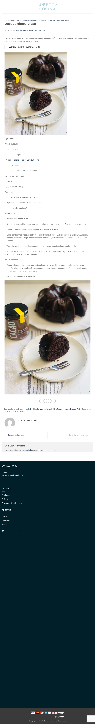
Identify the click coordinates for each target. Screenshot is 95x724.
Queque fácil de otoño (16, 435)
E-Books (5, 499)
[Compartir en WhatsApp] (37, 401)
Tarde (67, 20)
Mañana (5, 516)
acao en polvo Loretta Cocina (27, 160)
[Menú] (91, 7)
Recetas (60, 20)
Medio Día (6, 520)
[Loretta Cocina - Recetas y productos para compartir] (47, 7)
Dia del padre (16, 20)
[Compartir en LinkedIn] (58, 401)
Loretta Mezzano (39, 30)
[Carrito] (88, 6)
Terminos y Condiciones (12, 503)
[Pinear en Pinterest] (54, 401)
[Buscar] (2, 6)
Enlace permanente (17, 411)
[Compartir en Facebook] (41, 401)
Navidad (33, 20)
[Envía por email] (50, 401)
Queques (53, 20)
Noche (4, 524)
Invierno (26, 20)
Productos (6, 495)
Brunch (7, 20)
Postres (45, 20)
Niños (39, 20)
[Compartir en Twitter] (45, 401)
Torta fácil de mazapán (78, 435)
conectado (27, 450)
